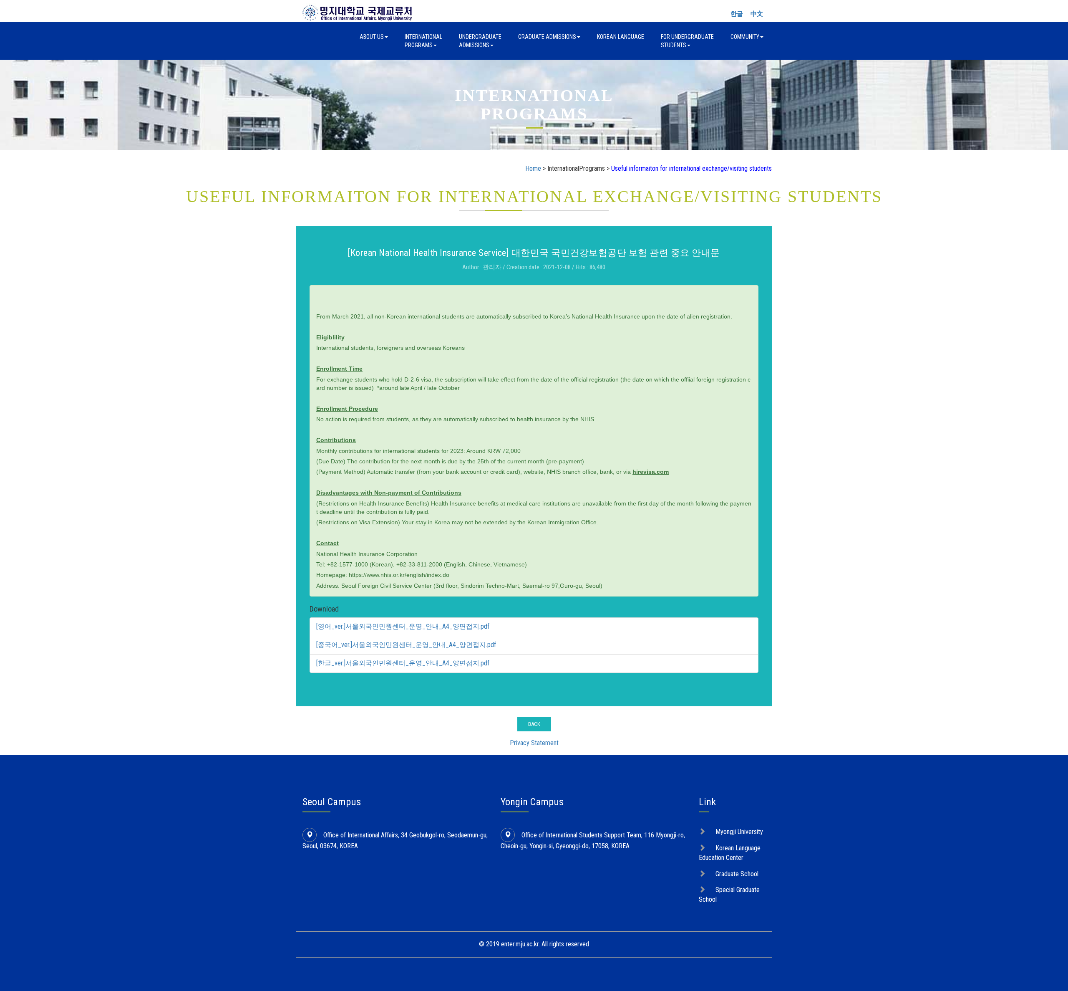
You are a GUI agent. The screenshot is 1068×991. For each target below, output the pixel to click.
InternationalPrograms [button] (423, 40)
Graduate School (736, 874)
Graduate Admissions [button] (547, 36)
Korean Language (620, 36)
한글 (736, 14)
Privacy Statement (534, 743)
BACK (534, 724)
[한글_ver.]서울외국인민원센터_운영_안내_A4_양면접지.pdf (402, 663)
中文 (757, 14)
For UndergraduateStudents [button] (687, 40)
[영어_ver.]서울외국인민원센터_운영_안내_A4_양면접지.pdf (402, 626)
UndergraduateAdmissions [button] (480, 40)
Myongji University (739, 832)
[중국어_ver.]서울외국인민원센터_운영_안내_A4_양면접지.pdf (406, 645)
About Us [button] (372, 36)
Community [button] (744, 36)
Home (533, 168)
